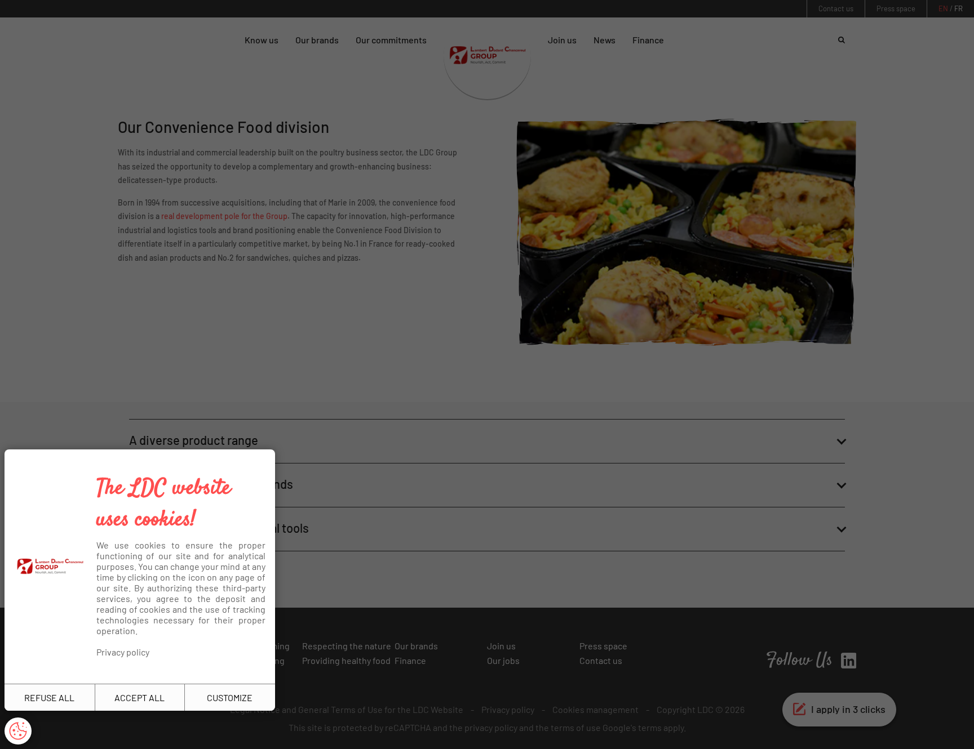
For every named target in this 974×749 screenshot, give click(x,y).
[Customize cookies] (18, 730)
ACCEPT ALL (139, 697)
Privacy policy (122, 652)
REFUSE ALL (49, 697)
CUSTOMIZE (230, 697)
